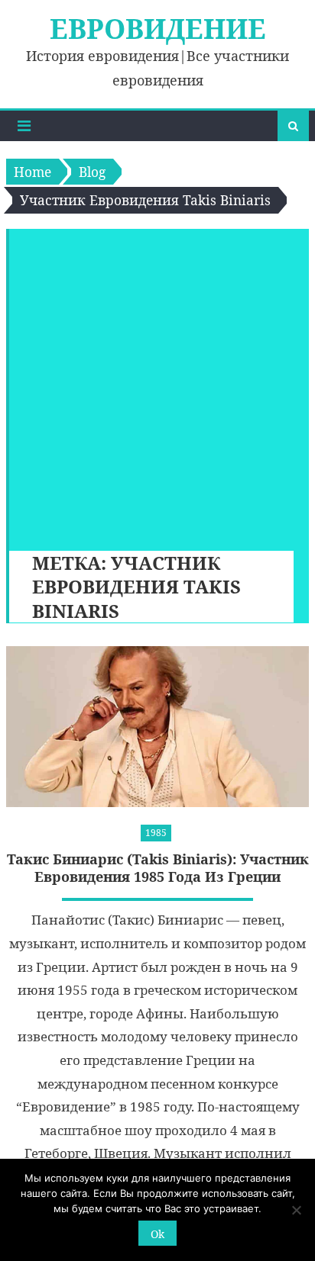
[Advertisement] (157, 386)
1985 (156, 832)
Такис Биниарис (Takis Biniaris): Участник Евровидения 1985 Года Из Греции (158, 868)
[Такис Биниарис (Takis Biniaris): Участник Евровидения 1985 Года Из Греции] (157, 727)
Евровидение (158, 28)
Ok (157, 1234)
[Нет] (296, 1210)
